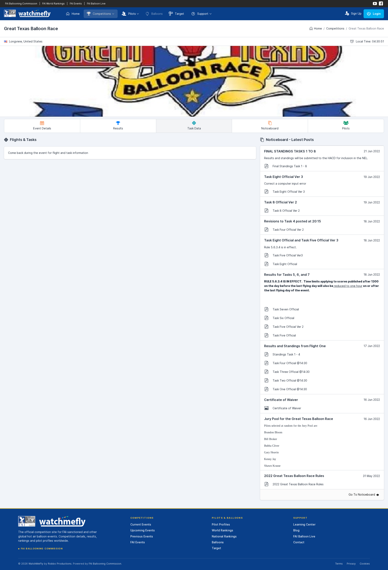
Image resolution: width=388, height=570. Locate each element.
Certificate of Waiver (287, 408)
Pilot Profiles (221, 524)
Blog (296, 530)
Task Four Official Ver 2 (288, 229)
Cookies (365, 563)
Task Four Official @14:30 (290, 363)
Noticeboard (269, 128)
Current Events (140, 524)
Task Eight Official (285, 264)
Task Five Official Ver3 (288, 255)
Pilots (132, 13)
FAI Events (76, 3)
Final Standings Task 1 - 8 (290, 166)
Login (377, 13)
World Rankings (222, 530)
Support (202, 13)
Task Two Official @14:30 (290, 380)
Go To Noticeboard (362, 494)
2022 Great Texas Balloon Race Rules (298, 484)
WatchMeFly (35, 563)
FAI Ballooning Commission (21, 3)
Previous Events (141, 536)
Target (179, 13)
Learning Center (304, 524)
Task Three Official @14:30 (291, 371)
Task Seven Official (286, 309)
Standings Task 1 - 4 (286, 354)
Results (118, 128)
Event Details (42, 128)
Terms (339, 563)
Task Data (194, 128)
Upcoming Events (142, 530)
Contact (298, 542)
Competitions (102, 13)
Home (76, 13)
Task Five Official (284, 335)
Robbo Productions (60, 563)
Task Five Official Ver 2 (288, 326)
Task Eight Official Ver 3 (289, 191)
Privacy (351, 563)
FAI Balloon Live (96, 3)
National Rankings (224, 536)
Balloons (218, 542)
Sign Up (356, 13)
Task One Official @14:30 (290, 389)
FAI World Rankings (53, 3)
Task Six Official (283, 318)
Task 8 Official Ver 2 (286, 210)
